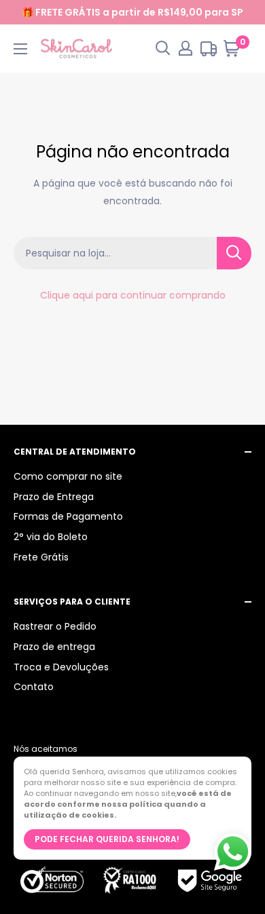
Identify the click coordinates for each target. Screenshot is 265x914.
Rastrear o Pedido (55, 626)
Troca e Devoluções (61, 667)
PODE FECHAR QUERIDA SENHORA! (107, 839)
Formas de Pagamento (68, 516)
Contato (34, 686)
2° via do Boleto (51, 537)
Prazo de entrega (54, 646)
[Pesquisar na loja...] (234, 253)
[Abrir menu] (20, 48)
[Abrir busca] (163, 48)
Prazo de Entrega (54, 496)
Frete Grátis (41, 557)
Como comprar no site (68, 476)
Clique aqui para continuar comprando (133, 295)
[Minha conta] (185, 48)
